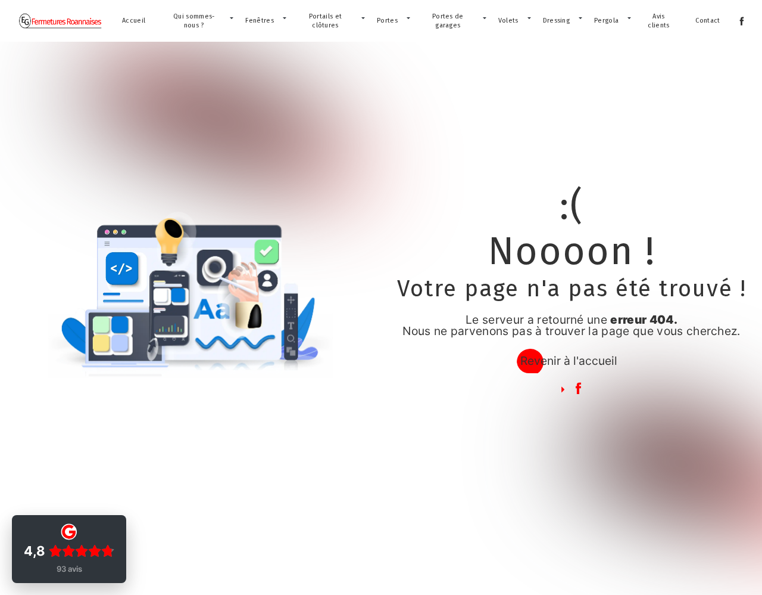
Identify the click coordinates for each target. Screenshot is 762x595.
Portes (387, 20)
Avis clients (658, 21)
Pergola (606, 20)
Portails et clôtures (325, 21)
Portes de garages (448, 21)
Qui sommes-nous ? (194, 21)
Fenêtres (259, 20)
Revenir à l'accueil (568, 361)
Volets (508, 20)
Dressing (556, 20)
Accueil (133, 20)
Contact (707, 20)
